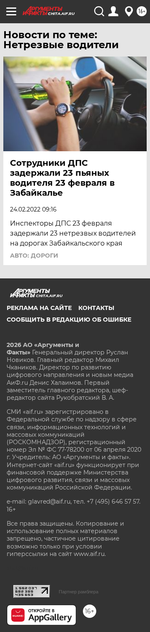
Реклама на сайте (39, 308)
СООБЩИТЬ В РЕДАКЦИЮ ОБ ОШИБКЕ (69, 319)
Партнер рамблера (78, 591)
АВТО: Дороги (34, 255)
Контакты (96, 308)
